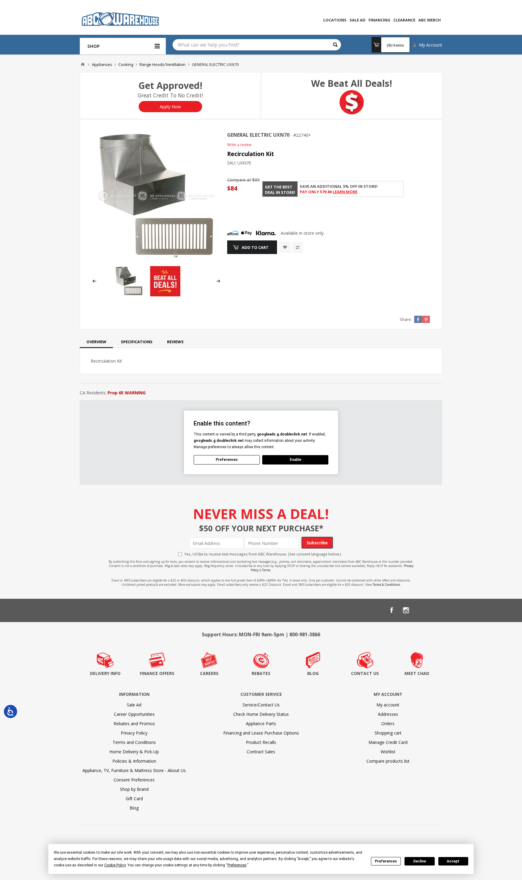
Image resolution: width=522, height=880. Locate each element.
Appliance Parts (261, 723)
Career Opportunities (134, 714)
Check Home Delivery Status (261, 714)
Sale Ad (134, 705)
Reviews (175, 341)
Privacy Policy (134, 733)
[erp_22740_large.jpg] (156, 196)
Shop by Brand (134, 789)
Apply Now (170, 106)
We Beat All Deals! (351, 83)
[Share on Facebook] (418, 319)
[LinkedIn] (420, 610)
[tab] (96, 341)
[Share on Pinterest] (426, 319)
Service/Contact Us (261, 705)
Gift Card (134, 798)
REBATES (261, 673)
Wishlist (388, 752)
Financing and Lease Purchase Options (261, 733)
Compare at (239, 180)
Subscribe (317, 543)
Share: (406, 319)
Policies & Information (134, 761)
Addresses (388, 714)
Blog (134, 808)
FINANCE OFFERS (157, 673)
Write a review (239, 144)
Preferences (386, 861)
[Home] (83, 64)
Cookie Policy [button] (115, 865)
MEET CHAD (416, 673)
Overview (96, 341)
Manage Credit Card (388, 742)
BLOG (313, 673)
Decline (419, 861)
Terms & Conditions (386, 584)
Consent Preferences (134, 780)
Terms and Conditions (134, 742)
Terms (266, 570)
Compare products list (388, 761)
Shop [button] (93, 46)
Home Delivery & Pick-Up (134, 752)
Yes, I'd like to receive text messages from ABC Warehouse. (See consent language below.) (262, 554)
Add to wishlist (285, 247)
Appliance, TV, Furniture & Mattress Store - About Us (134, 770)
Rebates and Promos (134, 723)
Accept (453, 861)
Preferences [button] (236, 865)
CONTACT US (365, 673)
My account (387, 705)
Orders (388, 723)
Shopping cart (388, 733)
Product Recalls (261, 742)
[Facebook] (391, 610)
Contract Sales (261, 752)
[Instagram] (406, 610)
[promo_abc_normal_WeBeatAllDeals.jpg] (165, 295)
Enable (295, 460)
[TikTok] (435, 610)
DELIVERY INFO (105, 673)
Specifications (137, 341)
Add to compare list (297, 247)
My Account (430, 45)
